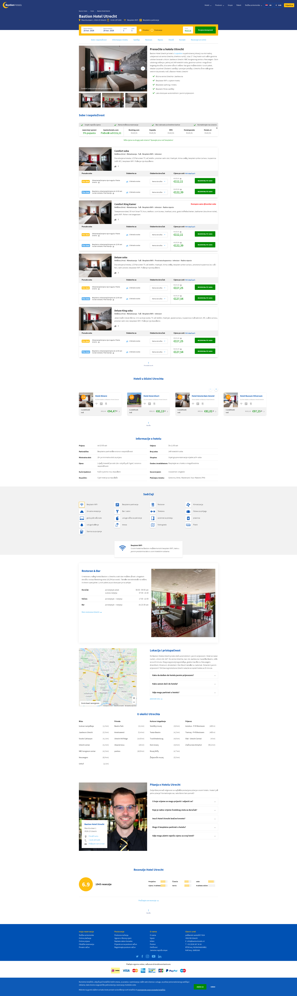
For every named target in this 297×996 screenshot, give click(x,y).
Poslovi (153, 944)
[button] (289, 5)
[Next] (143, 68)
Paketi (238, 5)
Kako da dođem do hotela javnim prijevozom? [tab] (173, 675)
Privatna (146, 30)
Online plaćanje (85, 938)
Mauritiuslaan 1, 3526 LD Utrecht (93, 20)
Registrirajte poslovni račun (125, 947)
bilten (152, 941)
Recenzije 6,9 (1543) (198, 40)
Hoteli (207, 5)
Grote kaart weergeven (90, 703)
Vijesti (152, 938)
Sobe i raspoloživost (99, 40)
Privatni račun (84, 947)
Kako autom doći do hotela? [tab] (165, 683)
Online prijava (84, 941)
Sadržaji (136, 40)
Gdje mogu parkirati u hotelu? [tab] (165, 692)
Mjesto (160, 40)
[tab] (184, 801)
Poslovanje (158, 30)
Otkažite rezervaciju (86, 944)
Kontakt (182, 40)
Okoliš (171, 40)
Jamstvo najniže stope (158, 950)
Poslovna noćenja (121, 935)
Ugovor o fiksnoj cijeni (122, 938)
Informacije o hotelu (120, 40)
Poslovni (218, 5)
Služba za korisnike (252, 5)
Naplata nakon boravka (123, 941)
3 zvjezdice (178, 53)
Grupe (230, 5)
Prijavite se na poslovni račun (125, 944)
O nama (153, 935)
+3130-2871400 (115, 20)
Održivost (153, 947)
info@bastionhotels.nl (196, 941)
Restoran (148, 40)
